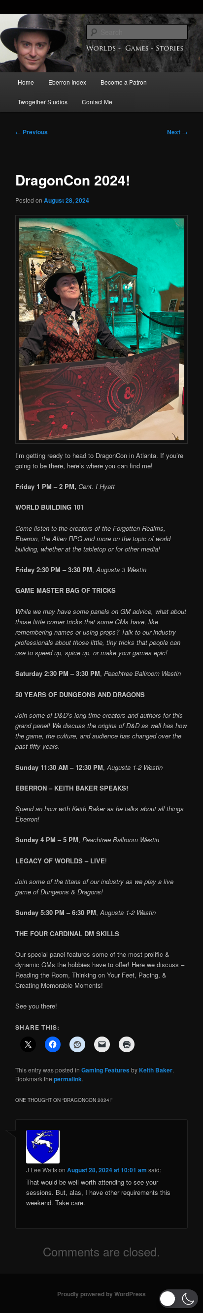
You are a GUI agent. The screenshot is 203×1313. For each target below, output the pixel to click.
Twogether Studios (43, 101)
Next (177, 131)
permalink (68, 1078)
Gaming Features (105, 1070)
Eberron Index (67, 82)
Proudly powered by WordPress (101, 1293)
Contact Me (97, 101)
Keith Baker (155, 1070)
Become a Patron (124, 82)
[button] (178, 1298)
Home (26, 82)
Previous (31, 131)
